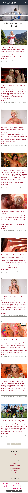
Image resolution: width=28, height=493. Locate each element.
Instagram (14, 454)
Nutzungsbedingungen (14, 468)
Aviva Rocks (18, 435)
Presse (14, 463)
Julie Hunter (15, 145)
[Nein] (26, 487)
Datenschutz (14, 470)
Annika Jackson (11, 102)
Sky (14, 481)
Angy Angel (10, 145)
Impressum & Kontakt (14, 465)
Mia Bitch (23, 102)
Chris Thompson (16, 60)
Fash (23, 435)
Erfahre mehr (16, 490)
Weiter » (17, 443)
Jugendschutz (14, 473)
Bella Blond (10, 60)
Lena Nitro (21, 230)
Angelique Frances (11, 435)
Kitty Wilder (21, 145)
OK (8, 490)
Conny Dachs (17, 102)
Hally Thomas (24, 60)
